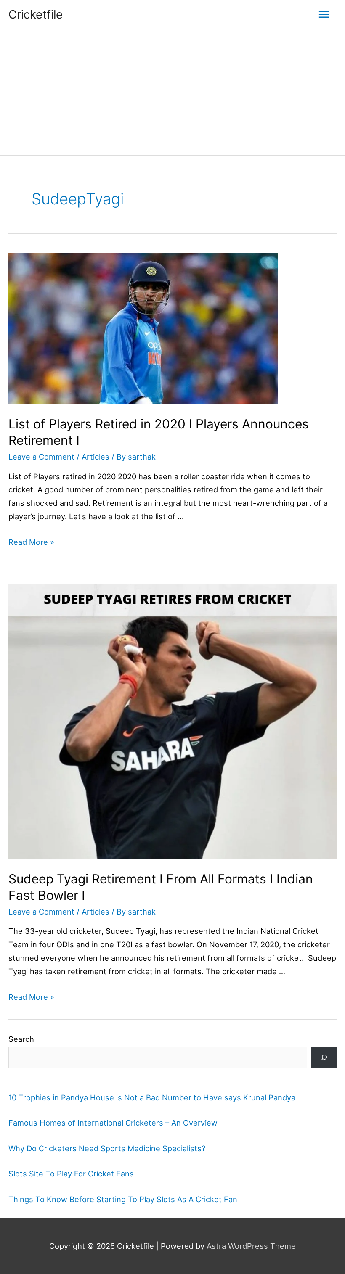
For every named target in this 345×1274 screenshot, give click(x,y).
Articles (95, 456)
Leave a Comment (41, 456)
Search (21, 1039)
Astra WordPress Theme (251, 1245)
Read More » (31, 542)
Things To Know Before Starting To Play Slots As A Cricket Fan (122, 1199)
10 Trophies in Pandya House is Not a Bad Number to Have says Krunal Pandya (151, 1097)
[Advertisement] (172, 92)
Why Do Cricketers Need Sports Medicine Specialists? (106, 1148)
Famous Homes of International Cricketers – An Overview (113, 1122)
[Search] (324, 1057)
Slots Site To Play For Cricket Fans (71, 1173)
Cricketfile (35, 14)
